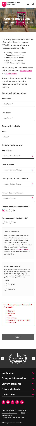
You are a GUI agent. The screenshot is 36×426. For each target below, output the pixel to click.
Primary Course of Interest (12, 193)
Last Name (6, 113)
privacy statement (23, 249)
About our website (8, 410)
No (7, 210)
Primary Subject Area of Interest (15, 179)
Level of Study (8, 164)
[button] (2, 358)
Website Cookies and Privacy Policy (13, 417)
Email (4, 131)
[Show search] (33, 4)
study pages (11, 73)
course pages (26, 70)
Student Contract (7, 415)
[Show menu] (27, 4)
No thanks (11, 289)
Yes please (11, 284)
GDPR (23, 413)
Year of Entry (7, 150)
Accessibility (22, 410)
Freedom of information (9, 413)
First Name (6, 98)
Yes (14, 210)
